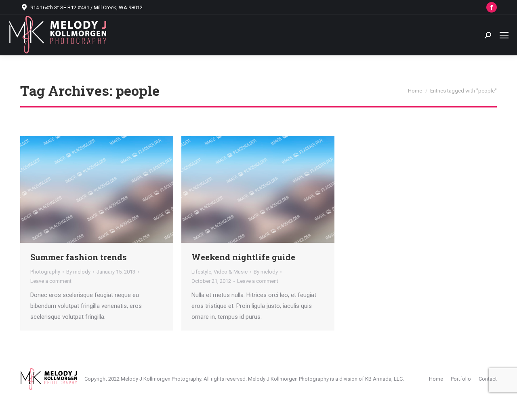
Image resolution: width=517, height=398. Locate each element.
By (78, 272)
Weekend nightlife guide (243, 257)
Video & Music (231, 272)
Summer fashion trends (78, 257)
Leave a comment (50, 281)
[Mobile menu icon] (504, 35)
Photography (45, 272)
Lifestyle (201, 272)
